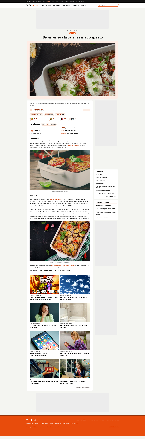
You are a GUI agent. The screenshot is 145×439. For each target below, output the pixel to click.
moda (32, 423)
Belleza (43, 1)
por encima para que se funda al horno (63, 265)
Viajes (82, 1)
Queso (32, 130)
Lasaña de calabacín (101, 180)
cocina (42, 423)
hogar (71, 423)
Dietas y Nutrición (46, 5)
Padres (52, 1)
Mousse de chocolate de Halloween (105, 193)
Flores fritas (99, 174)
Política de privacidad (38, 427)
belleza (37, 423)
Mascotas (62, 1)
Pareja (57, 1)
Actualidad (34, 1)
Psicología (71, 1)
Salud (66, 1)
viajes (77, 423)
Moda (39, 1)
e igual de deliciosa (73, 145)
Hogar (76, 1)
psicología (66, 423)
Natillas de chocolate (101, 177)
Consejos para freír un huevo (103, 205)
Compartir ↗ (86, 110)
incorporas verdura (75, 141)
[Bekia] (28, 1)
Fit (79, 1)
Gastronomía (66, 5)
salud (61, 423)
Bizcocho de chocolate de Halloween (106, 196)
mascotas (56, 423)
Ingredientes (56, 5)
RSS (58, 427)
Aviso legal (29, 427)
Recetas (83, 5)
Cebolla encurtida (100, 183)
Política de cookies (51, 427)
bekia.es (28, 423)
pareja (51, 423)
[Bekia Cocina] (33, 5)
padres (46, 423)
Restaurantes (75, 5)
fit (74, 423)
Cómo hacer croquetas (102, 217)
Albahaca (64, 133)
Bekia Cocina (70, 30)
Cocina (48, 1)
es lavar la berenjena (56, 199)
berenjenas (35, 128)
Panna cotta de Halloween (103, 190)
